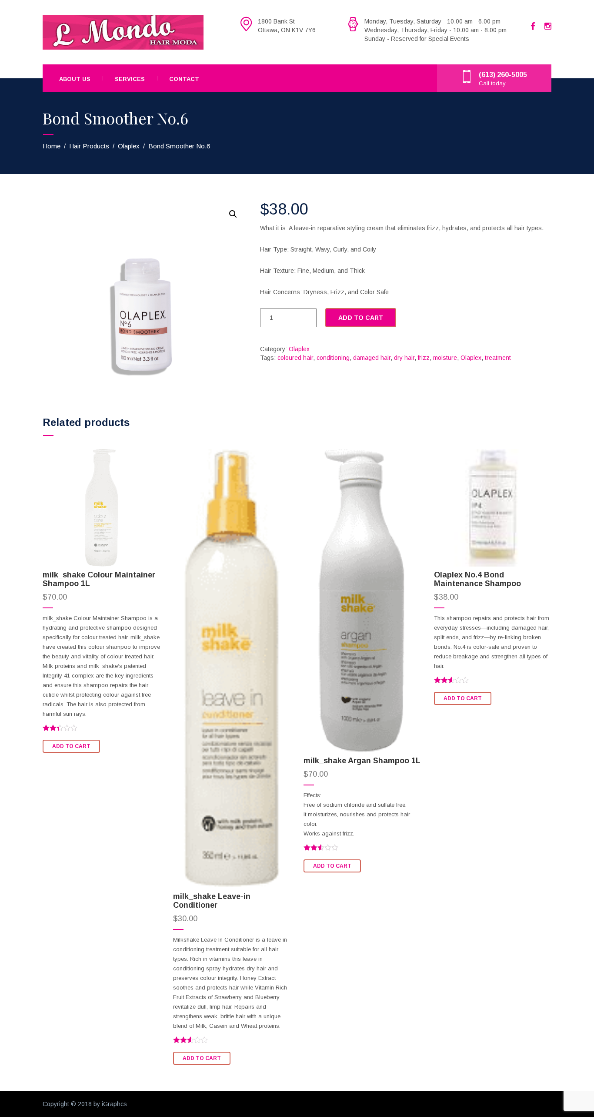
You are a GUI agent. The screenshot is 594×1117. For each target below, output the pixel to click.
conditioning (333, 357)
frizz (424, 357)
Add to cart (360, 317)
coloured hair (295, 357)
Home (51, 146)
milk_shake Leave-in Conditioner (211, 900)
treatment (498, 357)
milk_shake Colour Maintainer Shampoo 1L (99, 579)
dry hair (404, 357)
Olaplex (129, 146)
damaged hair (371, 357)
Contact (184, 79)
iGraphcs (114, 1103)
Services (130, 79)
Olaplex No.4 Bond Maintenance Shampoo (477, 579)
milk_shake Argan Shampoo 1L (362, 760)
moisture (445, 357)
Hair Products (89, 146)
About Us (74, 79)
